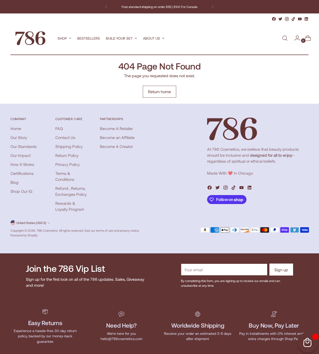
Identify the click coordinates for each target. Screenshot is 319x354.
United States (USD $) (31, 222)
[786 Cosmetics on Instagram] (287, 19)
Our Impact (20, 155)
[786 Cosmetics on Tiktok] (293, 19)
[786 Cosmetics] (30, 38)
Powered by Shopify (24, 235)
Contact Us (65, 137)
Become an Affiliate (117, 137)
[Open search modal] (285, 38)
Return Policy (67, 155)
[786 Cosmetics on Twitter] (280, 19)
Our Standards (23, 146)
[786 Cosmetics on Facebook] (274, 19)
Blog (14, 182)
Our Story (18, 137)
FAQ (59, 128)
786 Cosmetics (47, 230)
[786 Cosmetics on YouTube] (300, 19)
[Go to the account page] (295, 38)
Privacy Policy (67, 164)
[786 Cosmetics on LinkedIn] (306, 19)
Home (15, 128)
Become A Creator (116, 146)
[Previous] (106, 6)
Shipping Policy (69, 146)
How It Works (22, 164)
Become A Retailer (116, 128)
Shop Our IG (21, 191)
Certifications (22, 173)
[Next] (212, 6)
